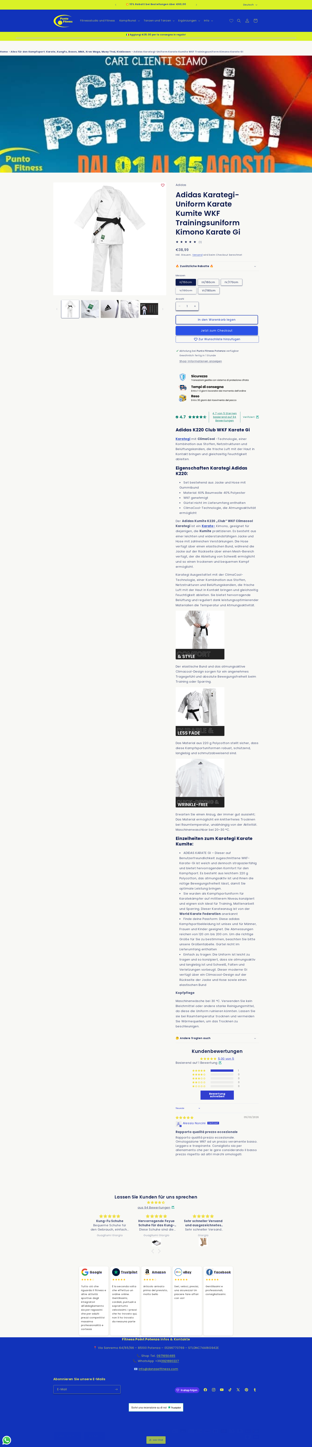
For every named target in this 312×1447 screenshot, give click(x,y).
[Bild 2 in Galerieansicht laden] (90, 309)
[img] (185, 1118)
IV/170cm (231, 282)
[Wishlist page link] (231, 21)
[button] (129, 21)
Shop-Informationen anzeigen (200, 361)
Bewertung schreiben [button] (217, 1095)
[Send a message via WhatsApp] (7, 1440)
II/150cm (186, 282)
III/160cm (208, 282)
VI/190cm (209, 290)
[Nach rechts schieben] (162, 309)
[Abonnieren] (116, 1389)
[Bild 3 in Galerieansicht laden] (110, 309)
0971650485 (166, 1356)
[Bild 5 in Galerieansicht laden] (149, 309)
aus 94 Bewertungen (154, 1207)
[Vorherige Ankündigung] (115, 4)
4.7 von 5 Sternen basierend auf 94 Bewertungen (224, 417)
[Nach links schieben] (56, 309)
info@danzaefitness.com (158, 1369)
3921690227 (170, 1361)
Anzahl (180, 299)
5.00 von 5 (226, 1059)
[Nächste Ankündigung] (196, 4)
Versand (197, 254)
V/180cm (188, 291)
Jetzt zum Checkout (217, 331)
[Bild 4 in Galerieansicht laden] (129, 309)
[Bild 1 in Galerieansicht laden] (70, 309)
